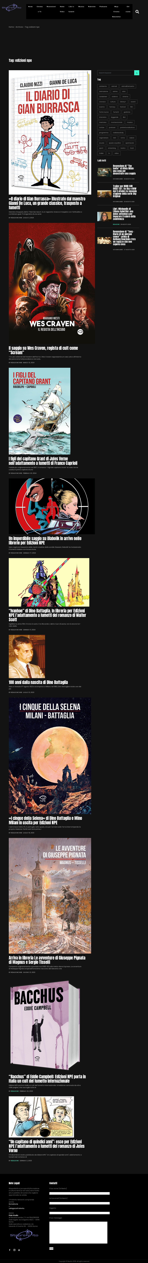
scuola (101, 143)
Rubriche (92, 6)
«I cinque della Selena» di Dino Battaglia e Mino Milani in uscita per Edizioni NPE (45, 820)
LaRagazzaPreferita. (16, 1208)
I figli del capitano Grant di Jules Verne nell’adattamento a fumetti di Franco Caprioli (43, 461)
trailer (101, 153)
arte (123, 91)
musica (129, 122)
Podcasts (103, 6)
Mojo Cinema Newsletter (116, 11)
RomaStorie (13, 1204)
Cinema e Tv (40, 9)
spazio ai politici (115, 143)
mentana (102, 122)
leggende (114, 117)
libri (124, 117)
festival (123, 107)
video (117, 153)
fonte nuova (104, 112)
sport (101, 148)
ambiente (103, 86)
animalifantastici (128, 86)
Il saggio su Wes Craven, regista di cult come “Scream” (43, 350)
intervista (102, 117)
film (131, 107)
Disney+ (123, 102)
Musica (81, 6)
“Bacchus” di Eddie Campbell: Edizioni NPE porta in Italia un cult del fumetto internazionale (47, 1078)
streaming (112, 148)
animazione (103, 91)
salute (131, 138)
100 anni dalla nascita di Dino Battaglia (38, 682)
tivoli (132, 148)
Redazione (15, 1091)
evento (102, 107)
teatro (123, 148)
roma (123, 138)
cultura (112, 102)
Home (30, 6)
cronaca (102, 102)
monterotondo (116, 122)
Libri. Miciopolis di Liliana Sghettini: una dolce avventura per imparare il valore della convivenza (124, 214)
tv (109, 153)
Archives (19, 27)
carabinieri (103, 96)
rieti (114, 138)
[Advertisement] (74, 43)
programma (103, 133)
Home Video (62, 9)
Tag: (32, 27)
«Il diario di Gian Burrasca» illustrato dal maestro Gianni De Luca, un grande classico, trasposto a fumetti (47, 203)
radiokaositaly (118, 133)
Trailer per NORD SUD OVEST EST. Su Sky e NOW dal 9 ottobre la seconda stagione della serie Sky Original (125, 191)
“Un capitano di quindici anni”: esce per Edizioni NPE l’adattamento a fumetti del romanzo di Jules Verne (47, 1146)
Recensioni (51, 6)
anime (115, 91)
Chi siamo (128, 9)
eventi (133, 102)
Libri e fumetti (71, 9)
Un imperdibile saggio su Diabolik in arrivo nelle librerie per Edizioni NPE (45, 540)
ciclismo (115, 96)
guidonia (127, 112)
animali (114, 86)
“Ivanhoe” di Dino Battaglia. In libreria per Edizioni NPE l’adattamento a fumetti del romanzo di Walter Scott (47, 615)
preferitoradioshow (127, 127)
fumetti (116, 112)
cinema (125, 96)
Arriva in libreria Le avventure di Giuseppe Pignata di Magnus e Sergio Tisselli (47, 960)
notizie (101, 127)
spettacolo (130, 143)
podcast (112, 127)
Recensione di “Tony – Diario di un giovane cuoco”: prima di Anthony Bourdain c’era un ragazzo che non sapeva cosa (124, 238)
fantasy (112, 107)
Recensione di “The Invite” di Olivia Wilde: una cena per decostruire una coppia (124, 170)
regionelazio (103, 138)
